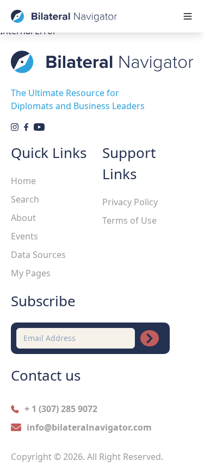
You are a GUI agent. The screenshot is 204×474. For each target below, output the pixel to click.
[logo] (64, 16)
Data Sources (38, 255)
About (23, 218)
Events (24, 236)
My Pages (31, 273)
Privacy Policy (130, 202)
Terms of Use (129, 220)
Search (25, 199)
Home (23, 181)
